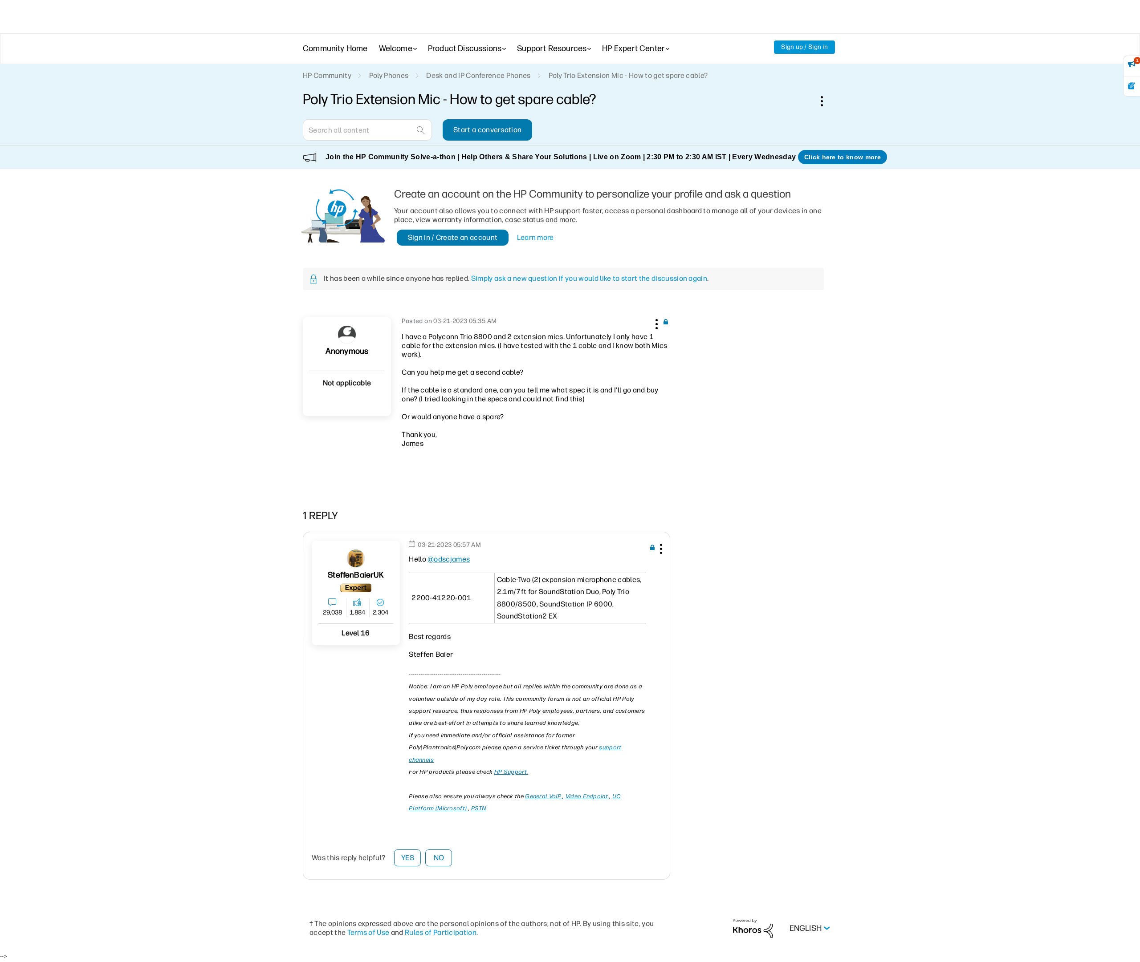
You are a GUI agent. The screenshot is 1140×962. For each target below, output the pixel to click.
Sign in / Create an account (453, 237)
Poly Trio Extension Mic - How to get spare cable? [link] (628, 75)
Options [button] (826, 101)
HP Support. (511, 771)
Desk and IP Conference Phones (478, 75)
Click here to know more (842, 157)
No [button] (439, 857)
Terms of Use (368, 932)
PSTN (478, 808)
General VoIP (543, 796)
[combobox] (367, 130)
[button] (655, 322)
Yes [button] (407, 857)
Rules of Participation (440, 932)
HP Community (327, 75)
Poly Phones (389, 75)
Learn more (535, 237)
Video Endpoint (588, 796)
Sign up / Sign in (804, 47)
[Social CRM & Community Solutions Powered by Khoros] (753, 928)
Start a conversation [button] (487, 129)
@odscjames (449, 559)
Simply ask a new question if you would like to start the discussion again (589, 278)
